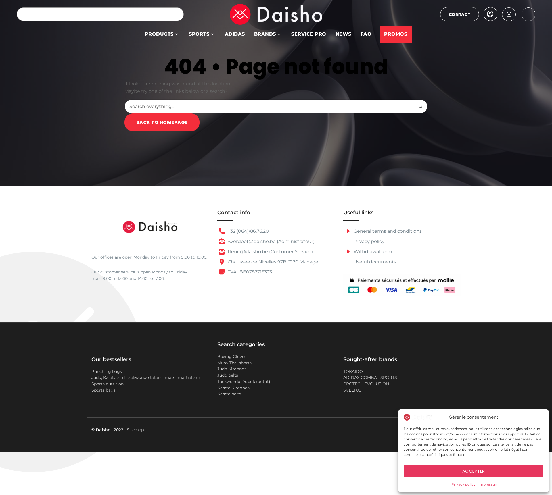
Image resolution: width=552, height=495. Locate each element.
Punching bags (106, 371)
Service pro (308, 34)
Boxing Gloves (231, 356)
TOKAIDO (353, 371)
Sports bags (103, 390)
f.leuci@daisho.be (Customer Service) (270, 251)
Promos (395, 34)
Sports (199, 34)
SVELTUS (352, 390)
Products (159, 34)
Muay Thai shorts (234, 363)
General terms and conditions (387, 231)
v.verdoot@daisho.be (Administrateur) (271, 241)
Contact (460, 14)
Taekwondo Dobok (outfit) (243, 381)
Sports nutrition (107, 384)
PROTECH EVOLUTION (366, 384)
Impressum (488, 484)
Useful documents (374, 262)
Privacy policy (463, 484)
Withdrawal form (372, 251)
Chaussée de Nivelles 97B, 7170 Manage (272, 262)
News (343, 34)
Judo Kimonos (231, 369)
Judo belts (227, 375)
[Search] (176, 14)
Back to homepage (162, 122)
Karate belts (229, 394)
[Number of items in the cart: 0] (509, 14)
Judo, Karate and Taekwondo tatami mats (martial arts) (147, 377)
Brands (265, 34)
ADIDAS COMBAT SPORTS (370, 377)
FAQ (366, 34)
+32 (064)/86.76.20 (248, 231)
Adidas (235, 34)
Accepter (473, 471)
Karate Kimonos (233, 388)
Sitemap (135, 429)
